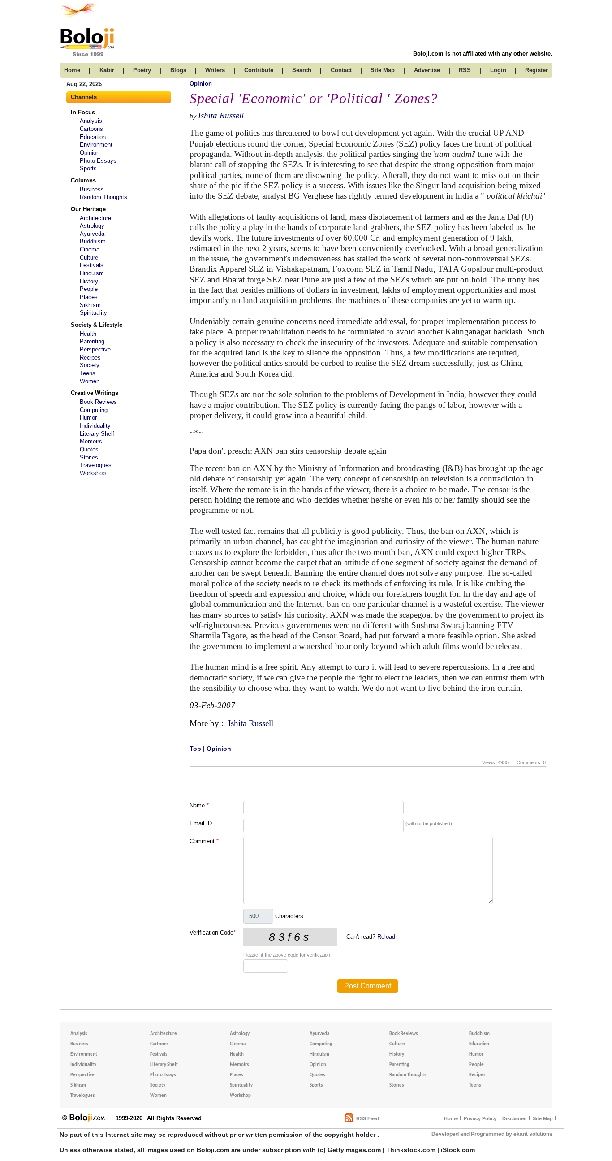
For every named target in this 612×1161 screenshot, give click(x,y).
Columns (83, 180)
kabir (106, 70)
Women (89, 381)
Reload (386, 936)
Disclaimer (514, 1118)
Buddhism (93, 241)
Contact (341, 70)
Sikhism (90, 305)
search (301, 70)
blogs (178, 70)
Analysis (91, 120)
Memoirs (91, 441)
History (89, 281)
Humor (88, 417)
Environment (96, 144)
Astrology (92, 225)
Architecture (95, 218)
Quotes (89, 449)
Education (93, 137)
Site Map (543, 1118)
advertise (427, 70)
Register (536, 70)
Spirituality (93, 312)
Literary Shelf (97, 433)
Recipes (90, 357)
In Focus (83, 112)
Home (451, 1118)
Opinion (89, 152)
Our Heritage (88, 209)
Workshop (93, 473)
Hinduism (92, 273)
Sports (88, 168)
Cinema (89, 249)
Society (89, 365)
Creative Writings (94, 393)
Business (92, 189)
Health (88, 333)
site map (383, 70)
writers (215, 70)
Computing (94, 410)
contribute (258, 70)
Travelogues (96, 465)
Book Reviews (98, 402)
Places (89, 297)
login (498, 70)
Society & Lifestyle (96, 324)
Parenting (92, 341)
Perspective (95, 349)
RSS (465, 70)
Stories (89, 457)
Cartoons (91, 129)
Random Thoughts (103, 197)
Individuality (95, 425)
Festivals (91, 265)
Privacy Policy (480, 1118)
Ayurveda (92, 233)
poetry (142, 70)
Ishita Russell (221, 115)
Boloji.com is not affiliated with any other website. (482, 53)
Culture (89, 257)
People (89, 289)
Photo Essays (98, 160)
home (72, 70)
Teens (87, 373)
